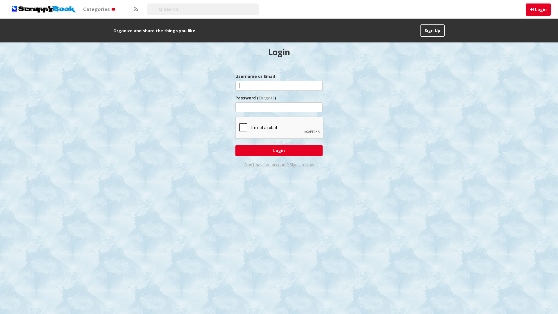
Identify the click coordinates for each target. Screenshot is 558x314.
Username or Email (255, 76)
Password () (255, 98)
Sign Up (432, 30)
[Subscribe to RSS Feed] (135, 9)
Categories (97, 9)
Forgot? (267, 98)
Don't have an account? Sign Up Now (279, 164)
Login (541, 9)
